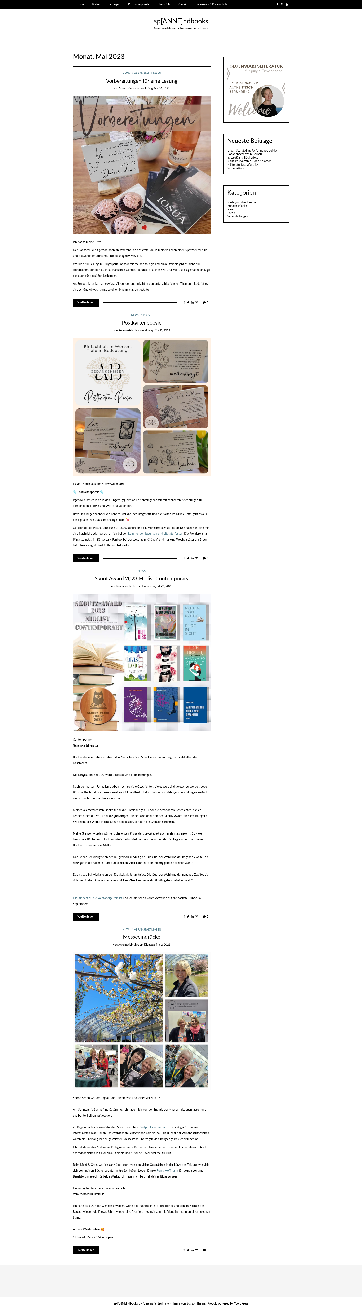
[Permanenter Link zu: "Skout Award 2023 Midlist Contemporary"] (142, 662)
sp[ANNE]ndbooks (181, 21)
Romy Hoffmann (167, 1170)
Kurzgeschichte (237, 205)
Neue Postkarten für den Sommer (249, 161)
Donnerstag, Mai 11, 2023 (157, 586)
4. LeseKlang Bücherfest (242, 157)
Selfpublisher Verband (154, 1127)
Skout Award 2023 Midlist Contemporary (142, 578)
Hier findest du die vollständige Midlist (97, 898)
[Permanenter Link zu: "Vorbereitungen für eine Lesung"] (142, 164)
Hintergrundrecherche (241, 202)
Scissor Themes (197, 1303)
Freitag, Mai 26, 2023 (157, 88)
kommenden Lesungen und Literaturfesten (155, 533)
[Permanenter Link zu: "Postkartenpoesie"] (142, 406)
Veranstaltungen (147, 73)
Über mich (163, 4)
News (126, 73)
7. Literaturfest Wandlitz (242, 164)
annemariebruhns (129, 88)
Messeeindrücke (141, 937)
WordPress (241, 1303)
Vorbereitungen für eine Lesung (141, 81)
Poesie (147, 315)
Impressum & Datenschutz (211, 4)
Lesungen (114, 4)
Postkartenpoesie (138, 4)
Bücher (96, 4)
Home (80, 4)
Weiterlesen (86, 302)
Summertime (235, 168)
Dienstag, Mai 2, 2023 (157, 944)
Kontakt (182, 4)
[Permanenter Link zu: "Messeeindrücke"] (142, 1020)
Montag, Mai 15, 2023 (157, 330)
